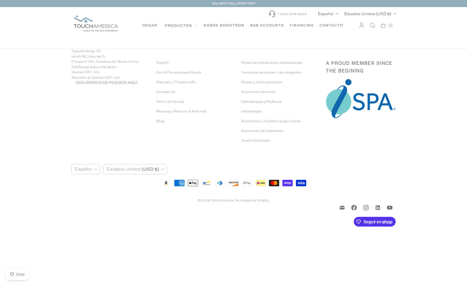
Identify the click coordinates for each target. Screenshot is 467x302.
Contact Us (165, 91)
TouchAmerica (222, 200)
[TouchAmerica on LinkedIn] (378, 208)
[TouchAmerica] (95, 23)
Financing (302, 25)
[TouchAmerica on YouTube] (390, 208)
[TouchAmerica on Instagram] (366, 208)
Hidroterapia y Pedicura (261, 101)
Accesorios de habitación (262, 130)
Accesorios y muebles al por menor (271, 121)
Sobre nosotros (224, 25)
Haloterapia (251, 111)
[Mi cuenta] (361, 25)
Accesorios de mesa (258, 91)
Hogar (149, 25)
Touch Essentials (255, 140)
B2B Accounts (267, 25)
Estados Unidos (367, 13)
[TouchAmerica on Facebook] (354, 208)
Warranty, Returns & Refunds (181, 111)
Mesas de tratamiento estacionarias (271, 62)
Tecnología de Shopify (252, 200)
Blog (160, 121)
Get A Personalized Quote (178, 72)
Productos (179, 25)
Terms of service (170, 101)
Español (325, 13)
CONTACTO (331, 25)
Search (162, 62)
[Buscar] (372, 25)
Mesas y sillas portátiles (261, 82)
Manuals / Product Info (176, 82)
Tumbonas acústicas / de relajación (271, 72)
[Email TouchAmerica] (342, 208)
